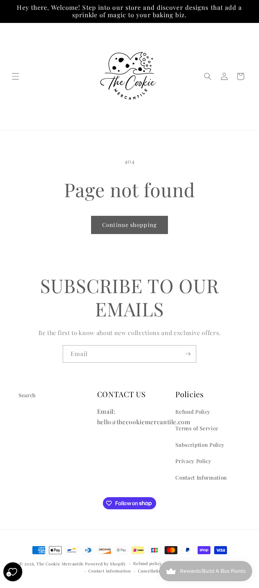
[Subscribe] (188, 354)
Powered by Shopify (105, 563)
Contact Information (201, 477)
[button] (15, 76)
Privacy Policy (193, 460)
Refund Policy (192, 411)
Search (27, 395)
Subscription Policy (200, 444)
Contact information (109, 570)
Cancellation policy (158, 570)
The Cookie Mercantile (60, 563)
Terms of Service (197, 428)
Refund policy (147, 563)
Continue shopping (129, 224)
